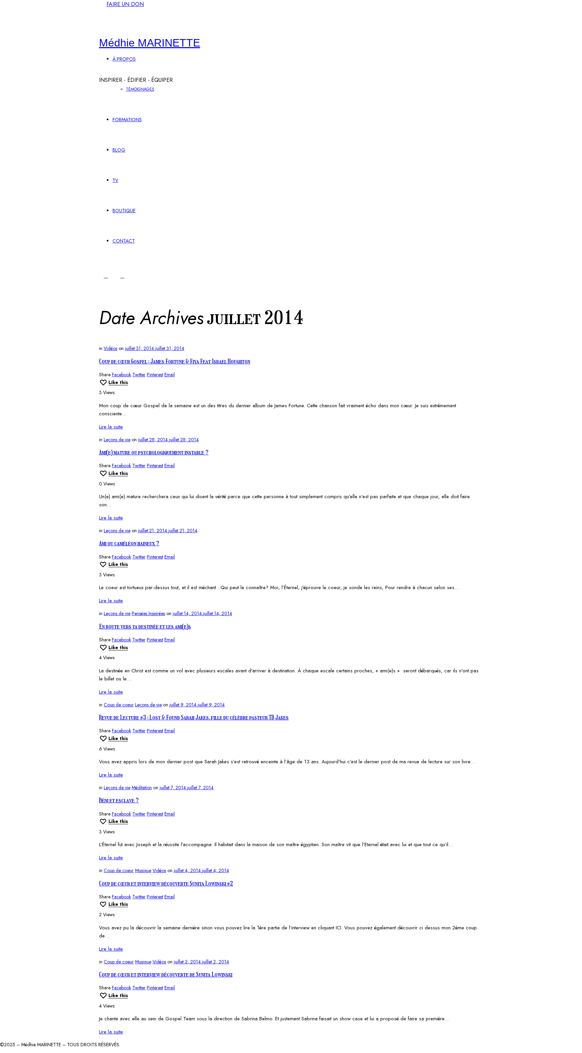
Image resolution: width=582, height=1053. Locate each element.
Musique (143, 870)
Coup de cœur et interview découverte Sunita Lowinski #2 (166, 883)
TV (115, 180)
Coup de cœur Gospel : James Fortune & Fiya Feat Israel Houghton (174, 361)
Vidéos (110, 348)
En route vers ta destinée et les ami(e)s (145, 626)
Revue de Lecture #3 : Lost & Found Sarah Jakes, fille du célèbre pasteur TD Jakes (194, 717)
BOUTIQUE (123, 210)
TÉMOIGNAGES (140, 89)
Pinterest (155, 374)
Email (169, 374)
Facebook (121, 374)
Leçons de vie (117, 439)
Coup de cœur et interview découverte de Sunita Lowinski (165, 974)
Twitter (139, 374)
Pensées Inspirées (148, 613)
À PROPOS (124, 59)
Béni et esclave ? (119, 800)
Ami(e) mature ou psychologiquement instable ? (153, 452)
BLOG (118, 150)
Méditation (142, 787)
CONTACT (123, 240)
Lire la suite (111, 426)
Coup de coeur (119, 704)
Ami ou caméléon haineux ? (129, 543)
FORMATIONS (127, 119)
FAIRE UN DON (125, 4)
